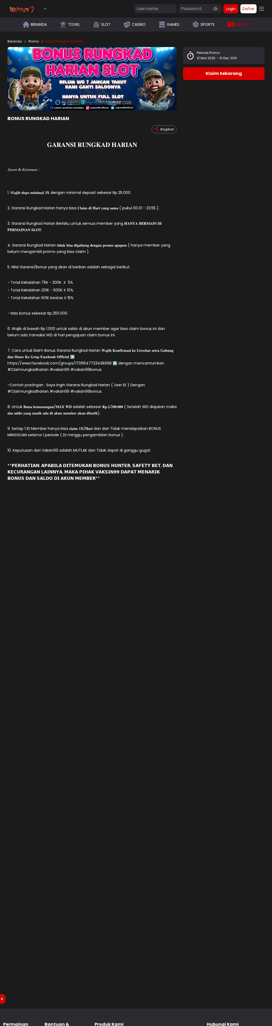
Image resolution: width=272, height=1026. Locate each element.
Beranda (14, 41)
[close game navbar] (45, 8)
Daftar (248, 8)
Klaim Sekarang (224, 73)
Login (231, 8)
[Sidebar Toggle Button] (262, 8)
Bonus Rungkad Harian (64, 41)
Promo (33, 41)
